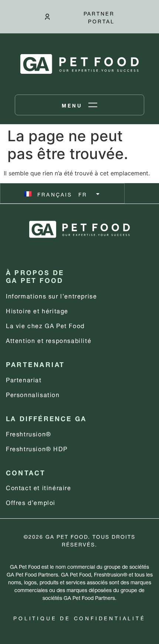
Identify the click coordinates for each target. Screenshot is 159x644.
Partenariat (24, 379)
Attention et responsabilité (48, 340)
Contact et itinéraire (38, 487)
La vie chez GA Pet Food (45, 325)
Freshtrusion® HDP (36, 448)
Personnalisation (33, 394)
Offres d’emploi (30, 502)
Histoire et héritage (37, 310)
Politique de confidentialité (79, 617)
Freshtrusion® (28, 433)
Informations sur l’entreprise (51, 295)
